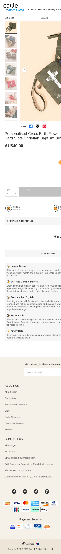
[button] (24, 70)
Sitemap (9, 429)
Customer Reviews (15, 423)
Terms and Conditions (16, 404)
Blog (7, 410)
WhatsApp (10, 451)
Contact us (10, 398)
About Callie (11, 392)
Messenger (10, 445)
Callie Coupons (12, 417)
